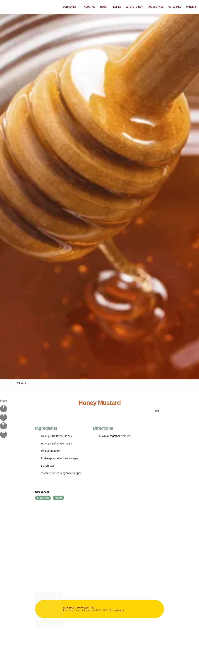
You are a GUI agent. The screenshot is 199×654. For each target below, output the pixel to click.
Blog (103, 7)
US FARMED (174, 7)
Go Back (21, 383)
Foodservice (155, 7)
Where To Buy (134, 7)
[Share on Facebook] (3, 408)
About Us (89, 7)
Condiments (43, 497)
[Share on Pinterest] (3, 417)
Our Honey (69, 7)
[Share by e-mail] (3, 434)
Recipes (116, 7)
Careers (191, 7)
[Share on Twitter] (3, 425)
